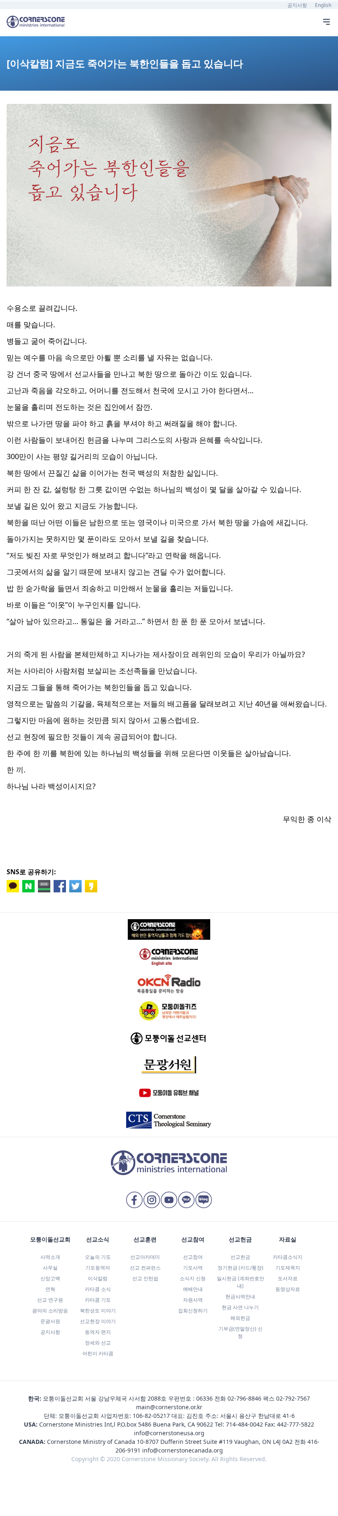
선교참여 (193, 1256)
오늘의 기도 (98, 1256)
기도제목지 (287, 1267)
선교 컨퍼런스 (145, 1267)
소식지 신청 (193, 1278)
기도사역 (193, 1267)
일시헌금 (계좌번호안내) (240, 1282)
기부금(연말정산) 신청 (240, 1332)
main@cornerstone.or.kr (169, 1407)
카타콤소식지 (288, 1256)
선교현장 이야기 (98, 1321)
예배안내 (193, 1289)
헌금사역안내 (240, 1296)
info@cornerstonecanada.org (182, 1450)
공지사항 (297, 5)
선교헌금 (240, 1256)
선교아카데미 (145, 1256)
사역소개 (50, 1256)
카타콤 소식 (98, 1289)
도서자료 (288, 1278)
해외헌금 (240, 1317)
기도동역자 (97, 1267)
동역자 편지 (98, 1331)
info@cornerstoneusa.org (169, 1433)
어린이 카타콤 (97, 1353)
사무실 (50, 1267)
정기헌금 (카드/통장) (240, 1267)
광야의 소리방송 (50, 1310)
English (323, 5)
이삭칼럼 (98, 1278)
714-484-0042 (244, 1424)
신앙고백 (50, 1278)
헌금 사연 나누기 (240, 1307)
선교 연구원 (50, 1299)
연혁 (50, 1289)
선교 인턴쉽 (145, 1278)
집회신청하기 (193, 1310)
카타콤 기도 (98, 1299)
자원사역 (193, 1299)
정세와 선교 (98, 1342)
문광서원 (50, 1321)
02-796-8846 (244, 1398)
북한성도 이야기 (98, 1310)
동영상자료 (287, 1289)
